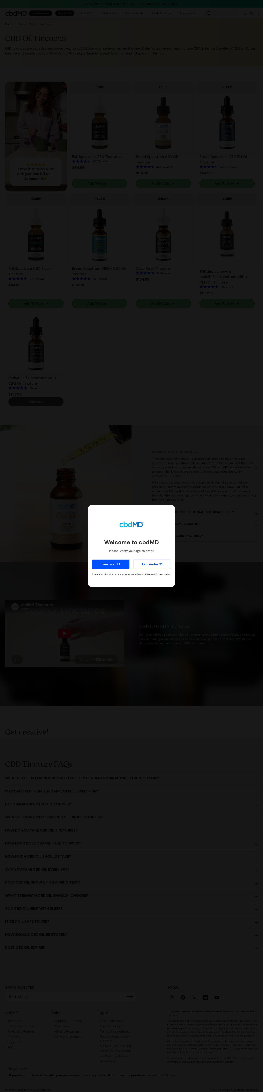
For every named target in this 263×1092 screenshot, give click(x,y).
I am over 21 (111, 564)
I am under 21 (152, 564)
